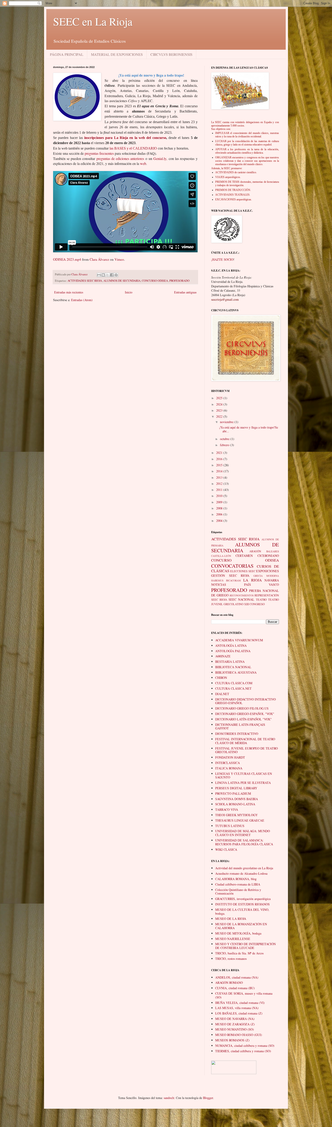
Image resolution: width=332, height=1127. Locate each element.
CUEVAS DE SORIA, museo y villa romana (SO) (243, 995)
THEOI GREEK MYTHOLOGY (236, 815)
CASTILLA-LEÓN (221, 556)
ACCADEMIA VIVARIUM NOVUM (239, 640)
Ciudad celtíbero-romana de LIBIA (237, 884)
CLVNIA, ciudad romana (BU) (235, 988)
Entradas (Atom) (82, 300)
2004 (219, 520)
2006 (219, 514)
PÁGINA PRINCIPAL (66, 54)
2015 (219, 465)
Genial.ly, (160, 158)
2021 (219, 452)
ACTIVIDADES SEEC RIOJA (85, 281)
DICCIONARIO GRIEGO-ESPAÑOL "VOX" (244, 714)
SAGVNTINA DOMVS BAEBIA (236, 799)
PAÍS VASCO (261, 584)
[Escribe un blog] (103, 275)
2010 (219, 496)
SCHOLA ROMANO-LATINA (235, 804)
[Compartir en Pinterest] (116, 275)
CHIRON (221, 677)
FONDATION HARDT (230, 757)
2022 (219, 416)
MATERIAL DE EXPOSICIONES (117, 54)
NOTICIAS (218, 584)
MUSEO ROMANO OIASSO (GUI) (238, 1035)
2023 (219, 410)
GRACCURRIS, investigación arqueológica (243, 899)
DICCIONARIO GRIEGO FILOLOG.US (242, 708)
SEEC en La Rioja (92, 21)
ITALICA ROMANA (228, 768)
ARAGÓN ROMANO (229, 982)
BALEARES (272, 551)
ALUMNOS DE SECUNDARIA (121, 281)
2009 (219, 502)
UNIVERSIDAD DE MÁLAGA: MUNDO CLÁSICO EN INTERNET (242, 833)
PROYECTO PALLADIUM (233, 793)
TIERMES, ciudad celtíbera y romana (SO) (243, 1051)
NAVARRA (271, 580)
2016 (219, 459)
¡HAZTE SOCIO (222, 259)
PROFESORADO (179, 281)
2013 (219, 477)
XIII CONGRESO (254, 604)
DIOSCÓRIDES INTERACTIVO (236, 733)
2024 (219, 404)
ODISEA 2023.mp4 (67, 259)
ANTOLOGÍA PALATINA (232, 651)
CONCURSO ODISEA (155, 281)
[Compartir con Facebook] (112, 275)
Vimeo (119, 259)
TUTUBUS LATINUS (229, 826)
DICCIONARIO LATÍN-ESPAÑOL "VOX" (243, 719)
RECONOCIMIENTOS (242, 595)
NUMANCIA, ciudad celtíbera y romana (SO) (244, 1045)
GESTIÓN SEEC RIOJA (230, 575)
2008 (219, 508)
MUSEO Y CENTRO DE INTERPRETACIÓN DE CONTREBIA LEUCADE (245, 946)
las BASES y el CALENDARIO (133, 148)
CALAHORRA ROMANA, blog (236, 879)
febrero (225, 445)
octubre (225, 439)
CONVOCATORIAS (232, 565)
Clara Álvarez (99, 259)
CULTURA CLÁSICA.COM (233, 683)
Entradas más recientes (68, 292)
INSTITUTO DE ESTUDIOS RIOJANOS (242, 904)
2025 (219, 398)
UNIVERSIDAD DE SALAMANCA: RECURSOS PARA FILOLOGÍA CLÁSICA (244, 842)
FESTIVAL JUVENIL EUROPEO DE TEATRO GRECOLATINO (246, 750)
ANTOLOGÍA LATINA (231, 645)
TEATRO (261, 600)
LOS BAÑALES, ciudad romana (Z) (238, 1013)
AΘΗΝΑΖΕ (223, 656)
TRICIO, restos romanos (231, 958)
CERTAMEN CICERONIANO (257, 555)
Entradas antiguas (185, 292)
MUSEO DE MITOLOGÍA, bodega (238, 933)
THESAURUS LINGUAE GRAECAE (239, 820)
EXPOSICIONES (267, 571)
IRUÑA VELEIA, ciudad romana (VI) (240, 1002)
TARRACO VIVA (226, 809)
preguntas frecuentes (99, 153)
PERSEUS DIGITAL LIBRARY (236, 788)
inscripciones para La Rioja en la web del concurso (125, 138)
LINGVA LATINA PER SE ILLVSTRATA (243, 782)
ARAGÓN (255, 551)
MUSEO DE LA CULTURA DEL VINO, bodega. (242, 911)
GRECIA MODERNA (266, 575)
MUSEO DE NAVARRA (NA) (235, 1019)
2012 (219, 483)
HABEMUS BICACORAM (226, 580)
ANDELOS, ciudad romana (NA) (236, 977)
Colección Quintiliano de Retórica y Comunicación (238, 892)
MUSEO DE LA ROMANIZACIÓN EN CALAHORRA (241, 926)
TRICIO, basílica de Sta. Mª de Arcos (239, 953)
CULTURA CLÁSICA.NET (233, 688)
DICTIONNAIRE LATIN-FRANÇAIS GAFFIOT (240, 726)
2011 (219, 489)
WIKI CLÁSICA (226, 849)
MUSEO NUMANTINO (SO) (234, 1029)
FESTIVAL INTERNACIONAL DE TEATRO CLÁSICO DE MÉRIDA (245, 741)
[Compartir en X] (107, 275)
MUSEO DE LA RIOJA (230, 918)
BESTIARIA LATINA (230, 661)
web (143, 163)
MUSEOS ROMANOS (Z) (232, 1040)
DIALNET (222, 694)
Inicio (128, 292)
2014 (219, 471)
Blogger (208, 1098)
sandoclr (169, 1098)
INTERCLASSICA (227, 763)
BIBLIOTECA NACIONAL (233, 667)
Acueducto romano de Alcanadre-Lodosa (241, 873)
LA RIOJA (252, 580)
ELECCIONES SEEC (242, 571)
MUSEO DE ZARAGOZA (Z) (235, 1024)
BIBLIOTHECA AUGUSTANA (236, 672)
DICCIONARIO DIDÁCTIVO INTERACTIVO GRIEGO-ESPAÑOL (245, 701)
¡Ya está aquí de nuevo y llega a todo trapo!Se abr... (248, 429)
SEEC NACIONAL (241, 599)
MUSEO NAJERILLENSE (232, 939)
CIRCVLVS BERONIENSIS (171, 54)
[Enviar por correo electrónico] (99, 275)
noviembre (227, 422)
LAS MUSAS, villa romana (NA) (237, 1008)
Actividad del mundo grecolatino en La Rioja (244, 868)
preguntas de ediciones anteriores (120, 158)
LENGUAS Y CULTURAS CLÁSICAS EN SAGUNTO (243, 775)
